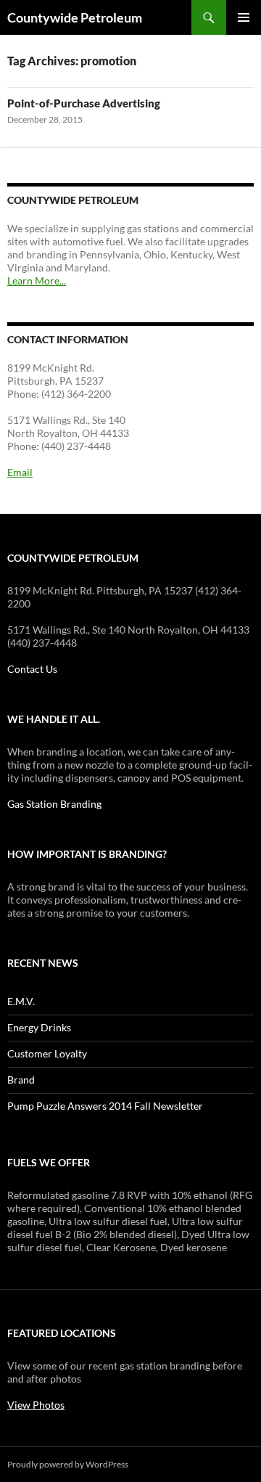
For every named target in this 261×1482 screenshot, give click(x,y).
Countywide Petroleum (74, 17)
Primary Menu (243, 17)
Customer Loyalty (47, 1053)
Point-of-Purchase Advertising (83, 103)
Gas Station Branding (54, 804)
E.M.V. (21, 1001)
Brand (21, 1079)
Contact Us (32, 669)
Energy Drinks (39, 1027)
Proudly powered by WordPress (67, 1464)
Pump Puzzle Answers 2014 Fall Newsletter (105, 1106)
